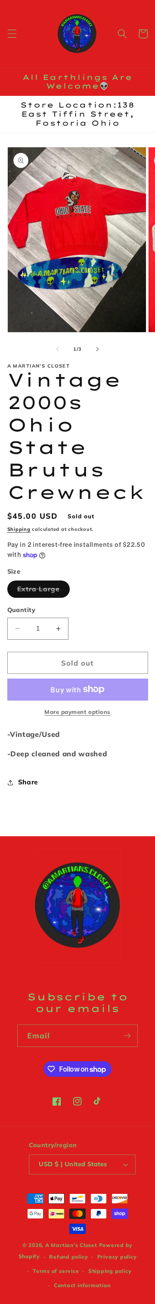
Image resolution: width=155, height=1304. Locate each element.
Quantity (21, 610)
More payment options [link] (77, 711)
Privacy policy (117, 1256)
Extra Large (43, 590)
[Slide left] (57, 349)
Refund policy (68, 1256)
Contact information (82, 1285)
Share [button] (28, 782)
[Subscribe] (127, 1036)
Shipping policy (110, 1271)
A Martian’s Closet (71, 1245)
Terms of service (56, 1271)
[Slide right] (97, 349)
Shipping (19, 529)
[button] (11, 33)
